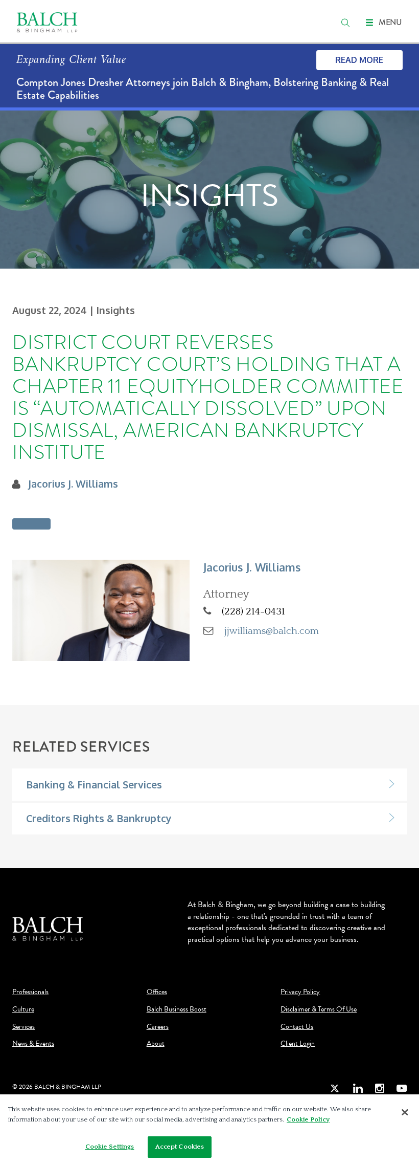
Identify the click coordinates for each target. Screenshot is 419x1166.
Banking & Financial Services (94, 784)
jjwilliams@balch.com (271, 630)
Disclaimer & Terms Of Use (319, 1009)
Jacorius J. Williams (73, 483)
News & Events (33, 1044)
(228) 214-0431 (253, 611)
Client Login (298, 1044)
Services (23, 1027)
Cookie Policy (308, 1119)
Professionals (30, 992)
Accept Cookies (179, 1146)
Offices (157, 992)
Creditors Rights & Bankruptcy (99, 818)
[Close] (405, 1112)
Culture (23, 1009)
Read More (359, 60)
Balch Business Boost (176, 1009)
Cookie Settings (109, 1146)
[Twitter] (335, 1088)
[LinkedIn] (358, 1088)
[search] (345, 22)
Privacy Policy (300, 992)
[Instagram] (379, 1088)
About (156, 1044)
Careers (158, 1027)
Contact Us (297, 1027)
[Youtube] (402, 1088)
